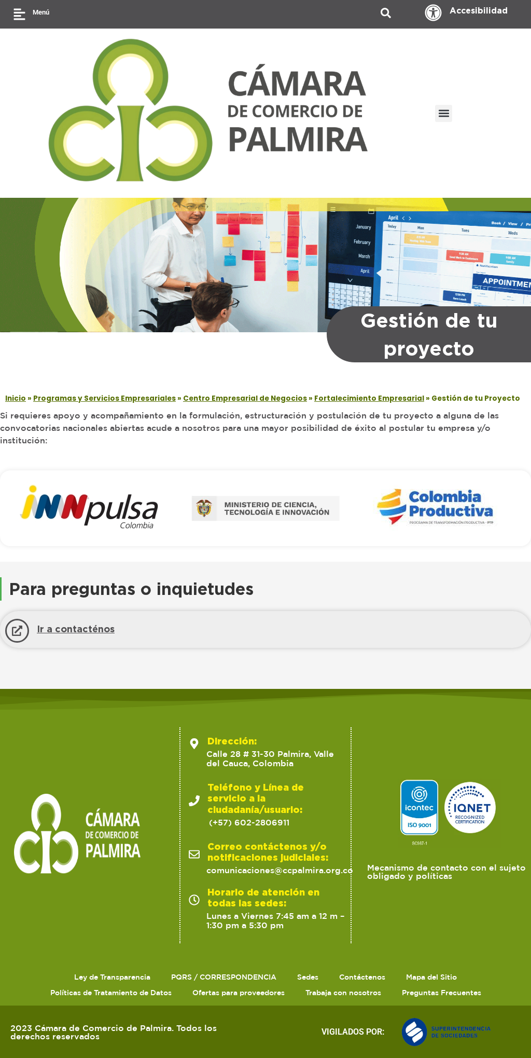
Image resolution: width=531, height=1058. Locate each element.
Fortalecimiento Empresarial (369, 398)
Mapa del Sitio (431, 977)
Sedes (307, 977)
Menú (41, 12)
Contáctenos (362, 977)
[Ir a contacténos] (17, 631)
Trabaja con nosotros (343, 992)
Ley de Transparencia (112, 977)
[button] (443, 113)
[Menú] (19, 14)
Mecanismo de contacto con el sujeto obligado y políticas (446, 871)
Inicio (15, 398)
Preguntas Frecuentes (441, 992)
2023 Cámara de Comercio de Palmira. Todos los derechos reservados (113, 1032)
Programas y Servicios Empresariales (104, 398)
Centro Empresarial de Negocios (245, 398)
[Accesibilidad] (433, 12)
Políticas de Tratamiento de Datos (111, 992)
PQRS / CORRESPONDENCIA (223, 977)
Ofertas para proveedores (238, 992)
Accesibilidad (479, 10)
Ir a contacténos (76, 628)
